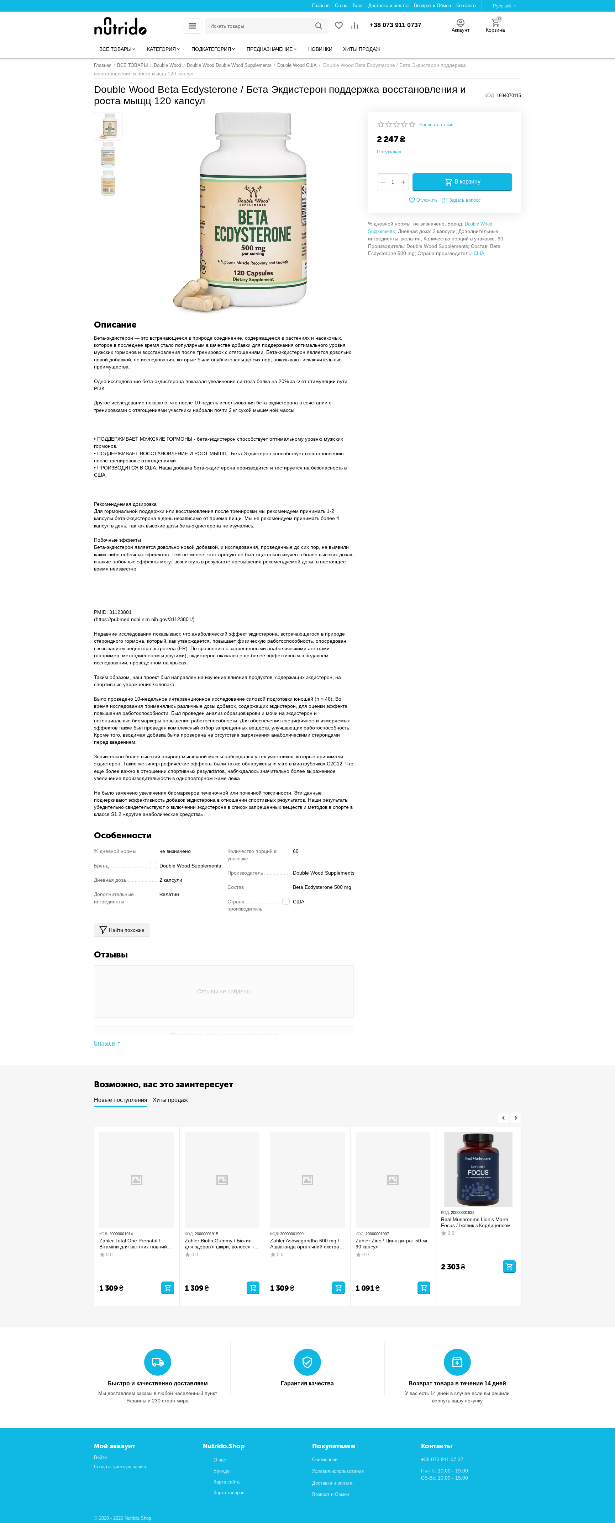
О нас (220, 1460)
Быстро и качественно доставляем (157, 1383)
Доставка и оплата (332, 1483)
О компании (324, 1459)
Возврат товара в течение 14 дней (457, 1383)
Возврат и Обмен (330, 1494)
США (479, 253)
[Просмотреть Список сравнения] (354, 26)
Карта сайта (227, 1482)
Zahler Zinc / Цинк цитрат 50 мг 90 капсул (392, 1243)
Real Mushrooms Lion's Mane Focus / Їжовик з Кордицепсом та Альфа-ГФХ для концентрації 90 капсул (478, 1222)
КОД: (489, 95)
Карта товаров (229, 1492)
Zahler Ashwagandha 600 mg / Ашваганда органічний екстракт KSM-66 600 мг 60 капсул (306, 1244)
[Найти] (319, 26)
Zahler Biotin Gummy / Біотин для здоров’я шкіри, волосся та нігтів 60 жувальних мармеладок (221, 1244)
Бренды (222, 1471)
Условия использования (338, 1471)
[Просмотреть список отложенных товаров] (338, 26)
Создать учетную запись (120, 1466)
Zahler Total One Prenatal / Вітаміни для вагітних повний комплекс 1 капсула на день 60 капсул (135, 1244)
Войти (100, 1457)
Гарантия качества (307, 1383)
